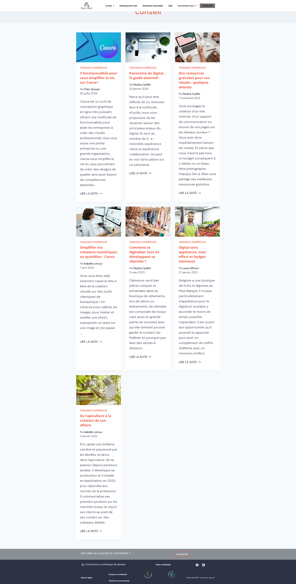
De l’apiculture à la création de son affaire (95, 420)
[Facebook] (197, 565)
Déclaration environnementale (119, 581)
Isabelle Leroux (93, 263)
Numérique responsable (153, 6)
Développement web (128, 6)
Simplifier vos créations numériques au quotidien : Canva (98, 252)
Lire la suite (91, 193)
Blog (170, 6)
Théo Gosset (92, 89)
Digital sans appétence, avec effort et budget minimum (192, 254)
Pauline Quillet (142, 84)
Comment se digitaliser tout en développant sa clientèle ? (144, 254)
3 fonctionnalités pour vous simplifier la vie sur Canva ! (98, 78)
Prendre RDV (207, 6)
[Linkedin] (203, 565)
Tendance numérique (93, 67)
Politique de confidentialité (118, 574)
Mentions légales (86, 578)
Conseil (108, 6)
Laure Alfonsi (191, 268)
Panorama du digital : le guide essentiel (147, 75)
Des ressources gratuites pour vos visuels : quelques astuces (194, 80)
